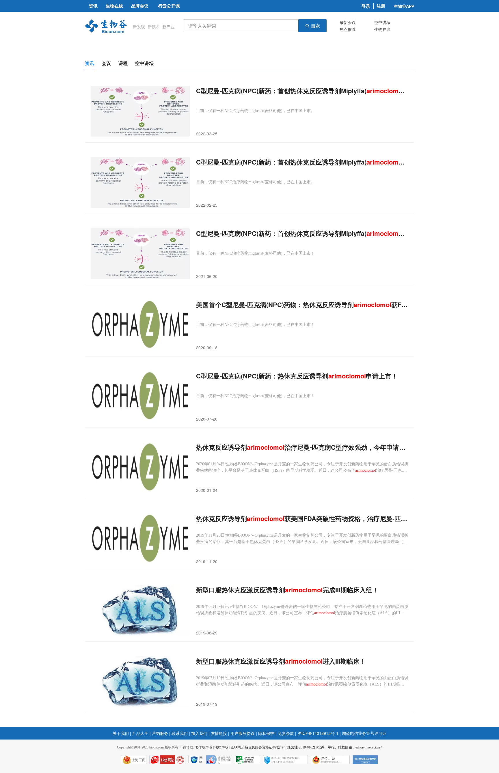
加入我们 (199, 733)
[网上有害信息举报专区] (365, 759)
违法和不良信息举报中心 (219, 759)
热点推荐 (348, 29)
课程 (123, 63)
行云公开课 (169, 6)
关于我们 (121, 733)
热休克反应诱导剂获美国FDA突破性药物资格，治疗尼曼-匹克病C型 (302, 518)
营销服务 (160, 733)
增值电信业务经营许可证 (364, 733)
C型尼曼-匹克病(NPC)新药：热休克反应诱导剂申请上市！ (297, 375)
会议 (106, 63)
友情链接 (219, 733)
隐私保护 (266, 733)
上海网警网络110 (167, 759)
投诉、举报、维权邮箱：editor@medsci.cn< (349, 747)
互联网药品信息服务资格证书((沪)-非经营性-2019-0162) (273, 747)
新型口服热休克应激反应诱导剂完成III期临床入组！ (287, 589)
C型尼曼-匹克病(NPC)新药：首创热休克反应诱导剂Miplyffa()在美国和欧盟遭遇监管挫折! (302, 162)
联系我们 (180, 733)
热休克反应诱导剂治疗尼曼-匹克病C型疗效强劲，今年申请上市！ (302, 447)
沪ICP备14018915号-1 (317, 733)
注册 (381, 6)
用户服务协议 (242, 733)
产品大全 (140, 733)
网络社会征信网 (201, 759)
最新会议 (348, 22)
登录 (366, 6)
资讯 (89, 63)
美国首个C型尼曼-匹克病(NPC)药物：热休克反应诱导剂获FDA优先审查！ (302, 304)
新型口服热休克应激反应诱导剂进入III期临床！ (281, 661)
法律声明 (221, 747)
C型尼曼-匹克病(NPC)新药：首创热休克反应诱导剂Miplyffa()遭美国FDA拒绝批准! (302, 233)
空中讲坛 (382, 22)
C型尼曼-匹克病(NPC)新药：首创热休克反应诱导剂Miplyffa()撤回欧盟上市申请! (302, 90)
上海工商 (139, 760)
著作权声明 (203, 747)
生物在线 (382, 29)
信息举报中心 (247, 759)
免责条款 (286, 733)
